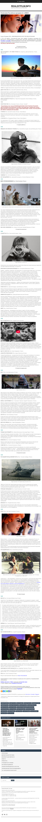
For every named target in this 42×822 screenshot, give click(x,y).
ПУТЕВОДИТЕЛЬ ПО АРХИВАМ (7, 762)
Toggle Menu (21, 1)
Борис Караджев (20, 703)
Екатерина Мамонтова (32, 705)
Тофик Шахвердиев (34, 711)
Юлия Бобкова (4, 713)
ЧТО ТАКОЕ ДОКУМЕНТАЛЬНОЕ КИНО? (9, 770)
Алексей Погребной (4, 703)
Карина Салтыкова (4, 707)
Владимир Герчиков (36, 703)
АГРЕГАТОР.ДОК (5, 753)
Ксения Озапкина (12, 707)
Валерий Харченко (27, 703)
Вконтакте (7, 682)
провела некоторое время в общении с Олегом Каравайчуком (20, 583)
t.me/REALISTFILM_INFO (17, 683)
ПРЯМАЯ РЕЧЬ (4, 760)
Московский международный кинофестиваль (25, 707)
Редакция (12, 808)
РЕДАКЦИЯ (19, 688)
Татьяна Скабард (26, 711)
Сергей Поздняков (11, 711)
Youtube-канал (24, 682)
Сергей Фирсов (19, 711)
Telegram (37, 694)
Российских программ (6, 40)
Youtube (33, 694)
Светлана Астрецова (30, 709)
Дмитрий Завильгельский (13, 705)
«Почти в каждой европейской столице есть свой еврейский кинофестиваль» (33, 730)
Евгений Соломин (23, 705)
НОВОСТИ (4, 758)
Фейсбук (2, 682)
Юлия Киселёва (11, 713)
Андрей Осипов (12, 703)
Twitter (11, 682)
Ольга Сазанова (13, 709)
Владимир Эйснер (4, 705)
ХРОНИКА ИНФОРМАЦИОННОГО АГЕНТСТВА (10, 766)
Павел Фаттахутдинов (21, 709)
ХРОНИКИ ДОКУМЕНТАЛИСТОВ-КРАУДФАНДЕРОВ (11, 768)
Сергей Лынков (4, 711)
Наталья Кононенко (4, 709)
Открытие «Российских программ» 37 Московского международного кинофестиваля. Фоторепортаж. (7, 731)
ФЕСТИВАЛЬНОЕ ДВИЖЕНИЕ (6, 724)
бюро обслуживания (22, 675)
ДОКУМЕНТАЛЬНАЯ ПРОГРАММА (8, 755)
